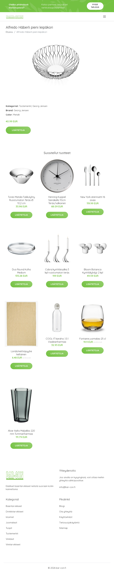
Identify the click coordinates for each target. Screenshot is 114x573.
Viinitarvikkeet (13, 544)
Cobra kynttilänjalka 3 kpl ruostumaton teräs (57, 271)
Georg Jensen (40, 106)
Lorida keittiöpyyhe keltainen (21, 353)
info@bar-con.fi (67, 487)
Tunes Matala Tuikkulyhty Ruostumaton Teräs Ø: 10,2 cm (21, 200)
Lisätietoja (18, 130)
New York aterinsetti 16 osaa (92, 198)
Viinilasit (10, 539)
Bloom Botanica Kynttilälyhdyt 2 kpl (92, 271)
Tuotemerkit (25, 106)
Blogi (62, 506)
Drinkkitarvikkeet (14, 511)
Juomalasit (11, 522)
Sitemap (63, 528)
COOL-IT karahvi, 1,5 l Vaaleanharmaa (57, 340)
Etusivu (9, 32)
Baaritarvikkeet (14, 506)
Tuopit (9, 528)
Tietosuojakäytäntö (69, 522)
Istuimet (10, 517)
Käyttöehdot (65, 517)
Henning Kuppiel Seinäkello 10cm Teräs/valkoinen (57, 200)
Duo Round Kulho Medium (21, 271)
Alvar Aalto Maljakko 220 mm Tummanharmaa (21, 432)
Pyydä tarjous (95, 5)
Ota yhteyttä (65, 511)
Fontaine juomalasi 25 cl (92, 338)
